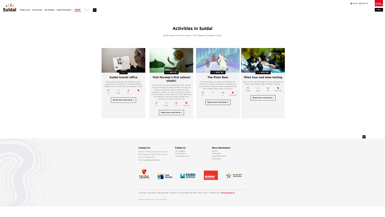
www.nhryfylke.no (228, 193)
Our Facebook (180, 153)
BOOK (77, 10)
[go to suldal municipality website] (146, 174)
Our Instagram (180, 151)
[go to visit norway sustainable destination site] (234, 173)
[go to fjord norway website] (187, 174)
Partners (215, 151)
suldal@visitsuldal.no (152, 160)
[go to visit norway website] (211, 174)
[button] (25, 10)
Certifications (216, 153)
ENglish (365, 3)
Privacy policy (216, 159)
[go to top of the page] (364, 136)
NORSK (355, 3)
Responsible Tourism (219, 156)
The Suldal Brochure (182, 156)
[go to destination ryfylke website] (164, 174)
